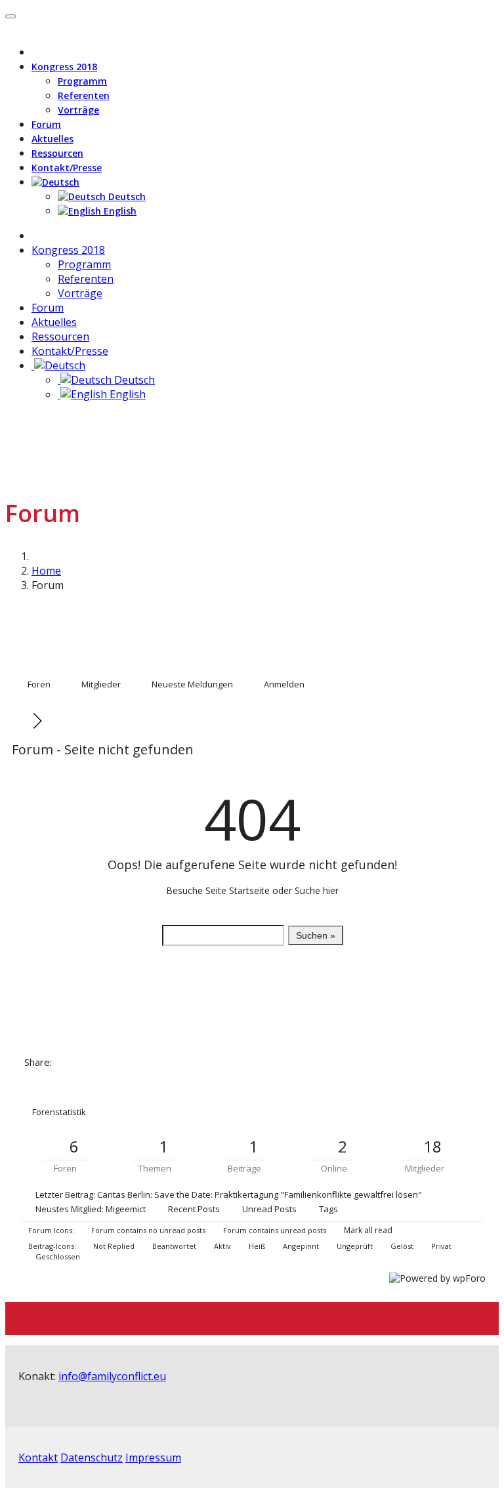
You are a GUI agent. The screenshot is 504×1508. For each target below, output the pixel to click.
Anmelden (284, 684)
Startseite (249, 890)
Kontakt (38, 1457)
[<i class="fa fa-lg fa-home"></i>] (35, 235)
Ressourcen (57, 153)
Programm (82, 81)
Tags (328, 1209)
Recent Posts (194, 1209)
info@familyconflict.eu (112, 1376)
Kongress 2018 (64, 66)
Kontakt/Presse (67, 167)
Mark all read (367, 1230)
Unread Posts (269, 1209)
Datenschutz (91, 1457)
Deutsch (126, 196)
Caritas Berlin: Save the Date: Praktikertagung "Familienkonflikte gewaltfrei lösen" (259, 1194)
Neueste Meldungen (192, 684)
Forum (46, 124)
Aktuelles (53, 138)
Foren (39, 684)
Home (46, 570)
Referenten (84, 95)
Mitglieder (101, 684)
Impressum (153, 1457)
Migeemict (126, 1209)
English (118, 211)
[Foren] (23, 721)
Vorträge (78, 110)
